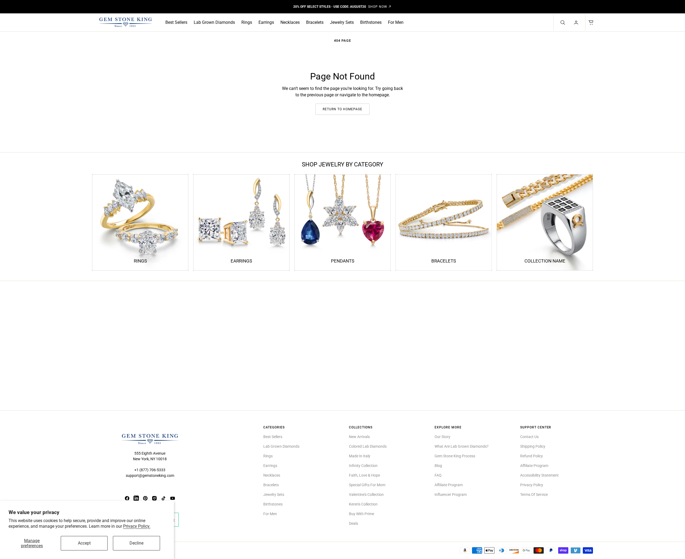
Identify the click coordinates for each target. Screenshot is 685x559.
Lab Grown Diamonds (214, 22)
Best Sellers (176, 22)
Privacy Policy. (136, 526)
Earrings (266, 22)
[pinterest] (145, 498)
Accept (84, 543)
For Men (396, 22)
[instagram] (154, 498)
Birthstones (371, 22)
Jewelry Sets (342, 22)
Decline (136, 543)
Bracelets (315, 22)
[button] (576, 22)
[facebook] (127, 498)
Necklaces (290, 22)
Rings (246, 22)
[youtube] (172, 498)
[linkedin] (136, 498)
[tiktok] (163, 498)
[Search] (562, 22)
